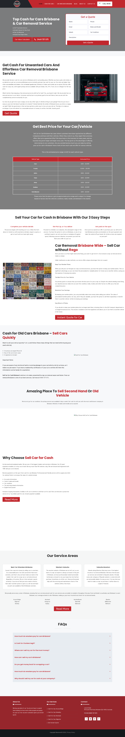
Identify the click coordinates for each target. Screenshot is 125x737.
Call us (27, 343)
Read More (11, 499)
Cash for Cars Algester (54, 719)
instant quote (29, 84)
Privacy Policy (71, 732)
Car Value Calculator (22, 39)
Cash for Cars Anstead (54, 716)
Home (40, 4)
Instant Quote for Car (69, 317)
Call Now (107, 3)
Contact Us (91, 4)
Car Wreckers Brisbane (64, 4)
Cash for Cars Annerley (54, 712)
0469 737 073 (44, 378)
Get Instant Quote (53, 723)
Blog (75, 4)
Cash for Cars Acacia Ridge (55, 709)
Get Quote (11, 113)
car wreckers (10, 84)
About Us (82, 4)
